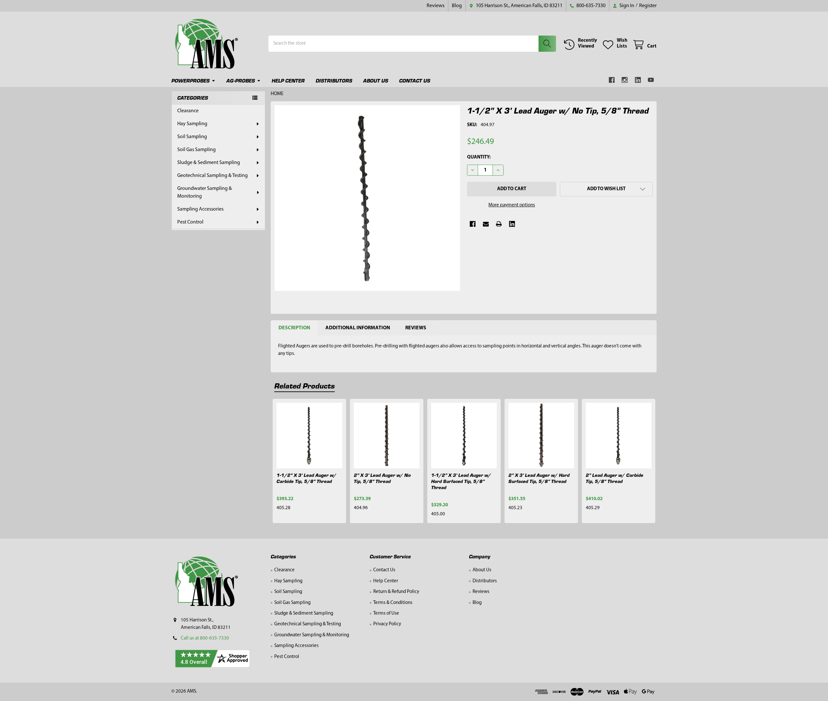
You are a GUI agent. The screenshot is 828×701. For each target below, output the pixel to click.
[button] (606, 189)
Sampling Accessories (200, 209)
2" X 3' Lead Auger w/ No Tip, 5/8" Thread (382, 478)
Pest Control (190, 222)
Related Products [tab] (304, 385)
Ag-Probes (240, 80)
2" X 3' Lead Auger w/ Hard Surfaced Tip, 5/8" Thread (539, 478)
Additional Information (357, 328)
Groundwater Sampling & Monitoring (204, 192)
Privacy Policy (387, 624)
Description (294, 328)
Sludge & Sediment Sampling (208, 162)
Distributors (334, 80)
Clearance (188, 111)
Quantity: (479, 157)
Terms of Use (386, 613)
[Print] (499, 224)
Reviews (435, 5)
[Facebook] (611, 80)
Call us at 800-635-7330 (205, 638)
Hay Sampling (192, 123)
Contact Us (414, 80)
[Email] (486, 224)
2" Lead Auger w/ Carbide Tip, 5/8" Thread (614, 478)
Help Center (288, 80)
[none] (367, 198)
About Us (375, 80)
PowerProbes (190, 80)
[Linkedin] (638, 80)
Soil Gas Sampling (196, 149)
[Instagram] (625, 80)
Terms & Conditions (392, 602)
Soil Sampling (192, 136)
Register (648, 5)
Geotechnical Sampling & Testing (212, 175)
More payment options (511, 205)
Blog (457, 5)
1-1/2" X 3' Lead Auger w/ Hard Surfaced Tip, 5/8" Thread (461, 481)
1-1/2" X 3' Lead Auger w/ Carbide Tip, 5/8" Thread (306, 478)
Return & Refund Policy (396, 591)
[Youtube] (651, 80)
